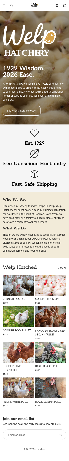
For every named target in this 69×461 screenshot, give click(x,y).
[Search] (12, 5)
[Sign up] (61, 435)
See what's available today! (21, 110)
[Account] (57, 5)
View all (62, 267)
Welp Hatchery (38, 449)
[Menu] (4, 5)
